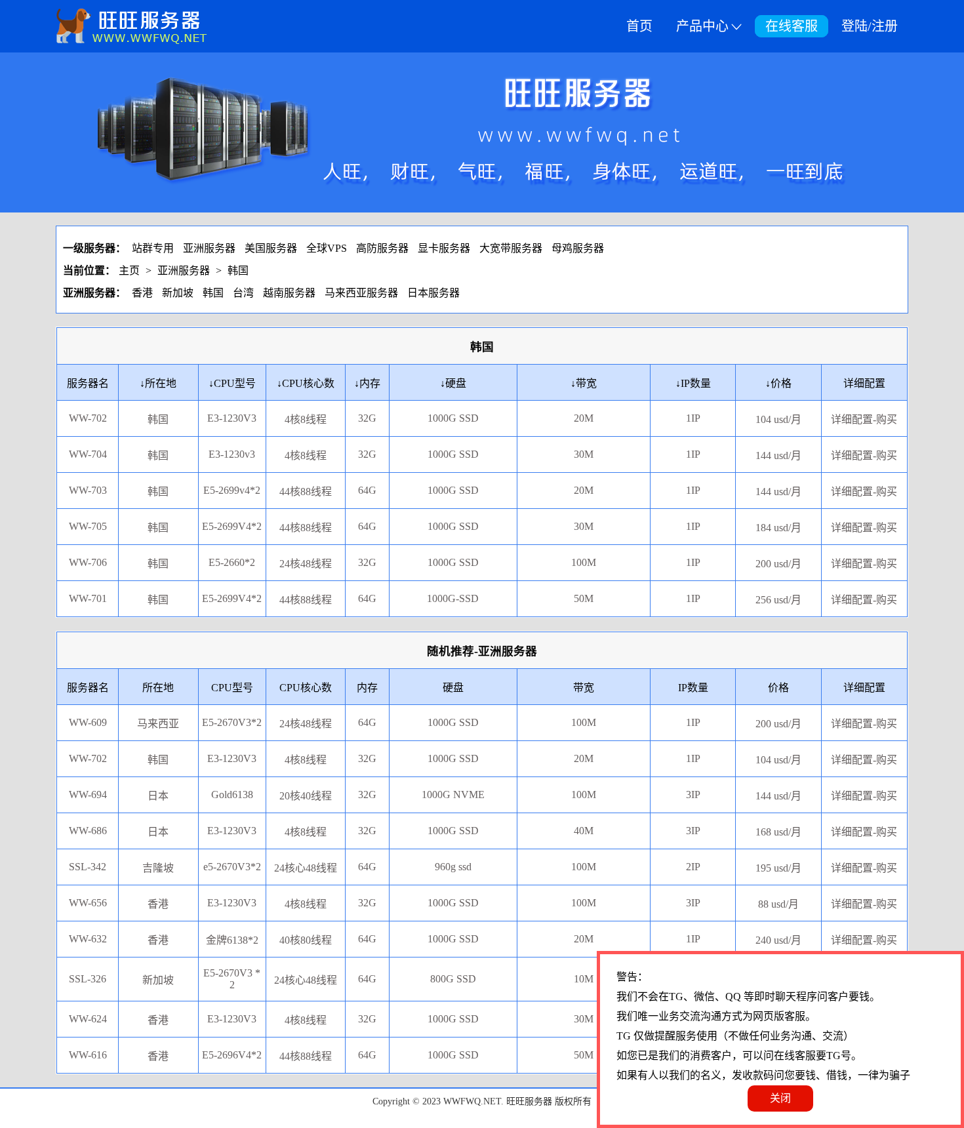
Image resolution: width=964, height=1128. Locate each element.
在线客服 (791, 26)
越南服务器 (289, 292)
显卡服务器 (444, 248)
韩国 (238, 270)
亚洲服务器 (209, 248)
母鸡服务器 (578, 248)
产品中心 (702, 26)
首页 (639, 26)
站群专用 (153, 248)
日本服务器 (433, 292)
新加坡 (177, 292)
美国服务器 (271, 248)
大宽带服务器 (510, 248)
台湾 (243, 292)
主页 (129, 270)
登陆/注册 (869, 26)
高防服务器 (382, 248)
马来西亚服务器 (361, 292)
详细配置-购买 (864, 723)
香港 (142, 292)
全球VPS (326, 248)
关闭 (780, 1098)
